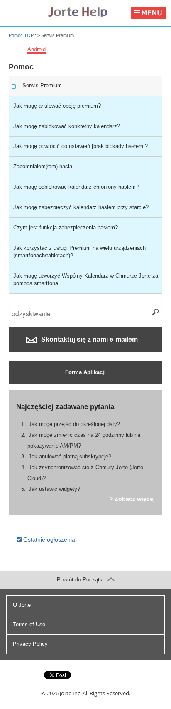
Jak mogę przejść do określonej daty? (74, 424)
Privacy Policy (30, 644)
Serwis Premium (42, 85)
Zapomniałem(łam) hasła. (43, 166)
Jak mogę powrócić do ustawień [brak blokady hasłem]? (80, 146)
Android (36, 49)
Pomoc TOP (21, 35)
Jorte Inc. (70, 693)
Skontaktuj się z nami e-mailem (88, 339)
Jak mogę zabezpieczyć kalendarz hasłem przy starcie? (81, 207)
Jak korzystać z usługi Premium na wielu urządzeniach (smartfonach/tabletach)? (79, 251)
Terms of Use (29, 624)
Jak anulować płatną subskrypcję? (70, 456)
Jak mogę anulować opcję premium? (57, 106)
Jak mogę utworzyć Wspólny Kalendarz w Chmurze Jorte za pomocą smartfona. (85, 279)
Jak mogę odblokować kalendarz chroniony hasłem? (76, 187)
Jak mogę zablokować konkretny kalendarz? (66, 126)
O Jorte (22, 605)
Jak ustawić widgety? (54, 489)
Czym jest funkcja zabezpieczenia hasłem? (65, 227)
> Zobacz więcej (132, 498)
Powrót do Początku (81, 579)
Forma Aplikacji (85, 372)
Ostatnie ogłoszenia (48, 539)
